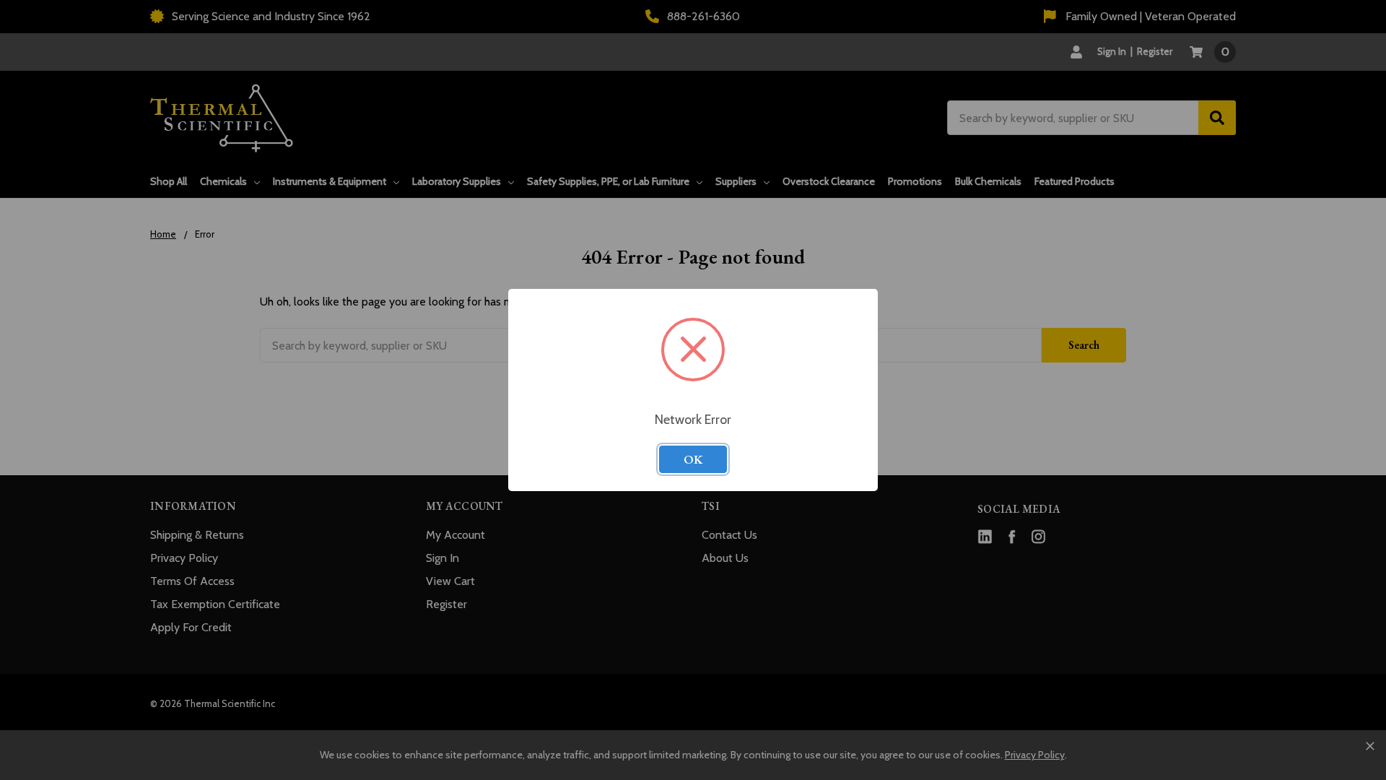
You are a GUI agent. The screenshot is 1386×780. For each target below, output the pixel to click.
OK (693, 459)
